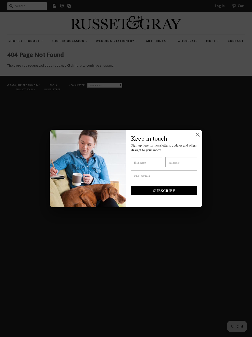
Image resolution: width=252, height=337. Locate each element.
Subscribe (164, 190)
